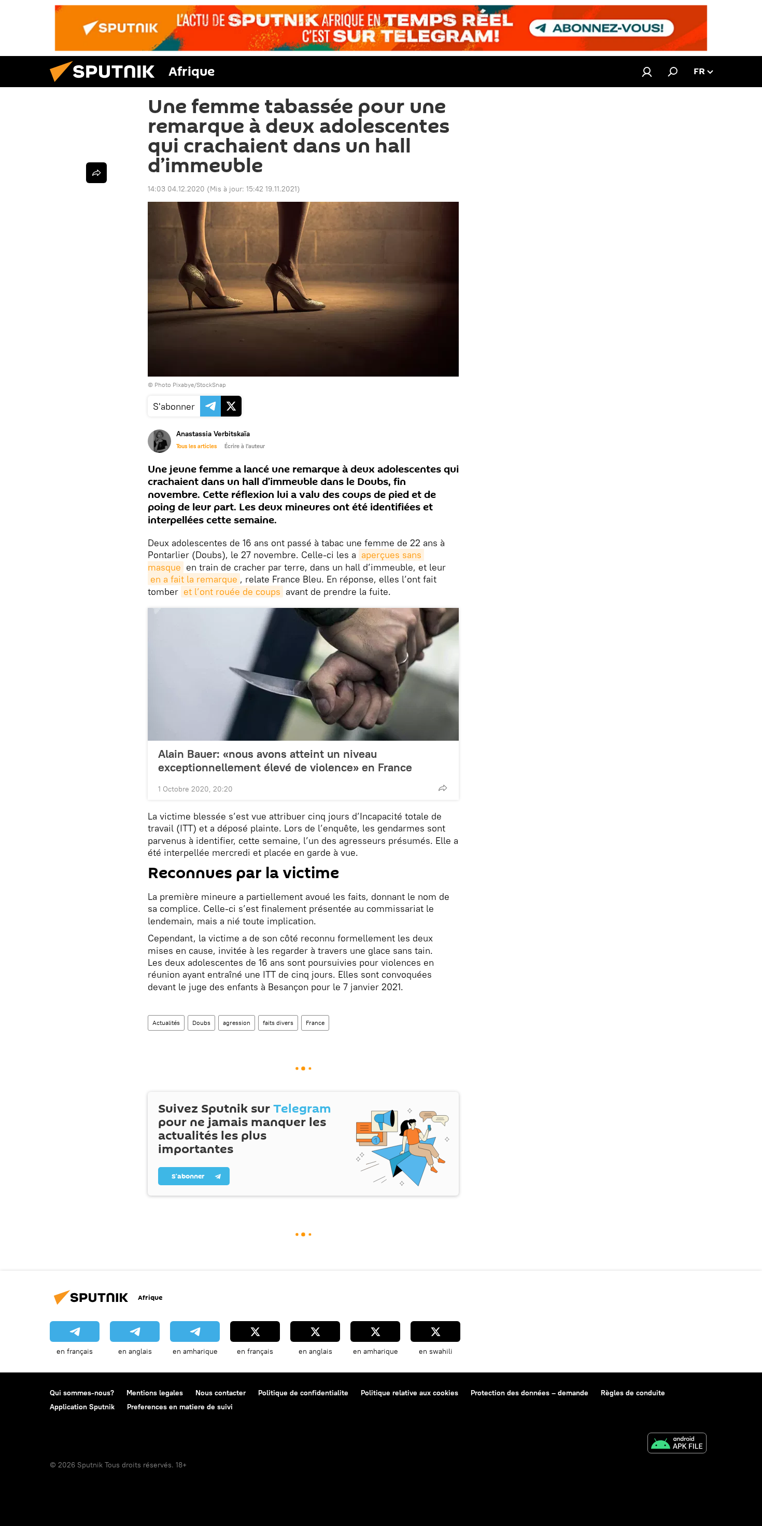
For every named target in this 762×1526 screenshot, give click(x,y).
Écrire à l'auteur (244, 446)
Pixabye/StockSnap (199, 385)
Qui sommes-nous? (82, 1392)
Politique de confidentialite (303, 1392)
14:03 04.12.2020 (176, 188)
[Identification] (647, 71)
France (315, 1022)
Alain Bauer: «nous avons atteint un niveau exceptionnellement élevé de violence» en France (285, 760)
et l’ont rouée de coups (232, 592)
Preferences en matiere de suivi (180, 1406)
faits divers (278, 1022)
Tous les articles (196, 446)
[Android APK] (677, 1444)
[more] (442, 788)
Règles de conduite (633, 1392)
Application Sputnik (82, 1406)
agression (236, 1022)
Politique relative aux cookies (409, 1392)
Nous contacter (220, 1392)
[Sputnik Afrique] (106, 84)
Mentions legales (154, 1392)
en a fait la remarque (193, 579)
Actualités (166, 1022)
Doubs (201, 1022)
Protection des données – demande (529, 1392)
